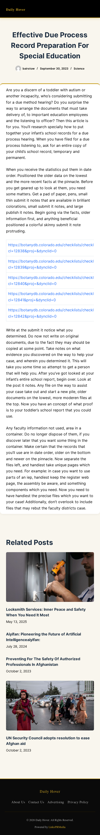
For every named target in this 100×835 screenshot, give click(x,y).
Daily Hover (15, 9)
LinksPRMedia (57, 827)
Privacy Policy (78, 802)
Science (79, 68)
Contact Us (36, 802)
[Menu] (92, 9)
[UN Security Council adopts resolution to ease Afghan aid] (50, 705)
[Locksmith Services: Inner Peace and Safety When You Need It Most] (50, 577)
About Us (18, 802)
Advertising (55, 802)
